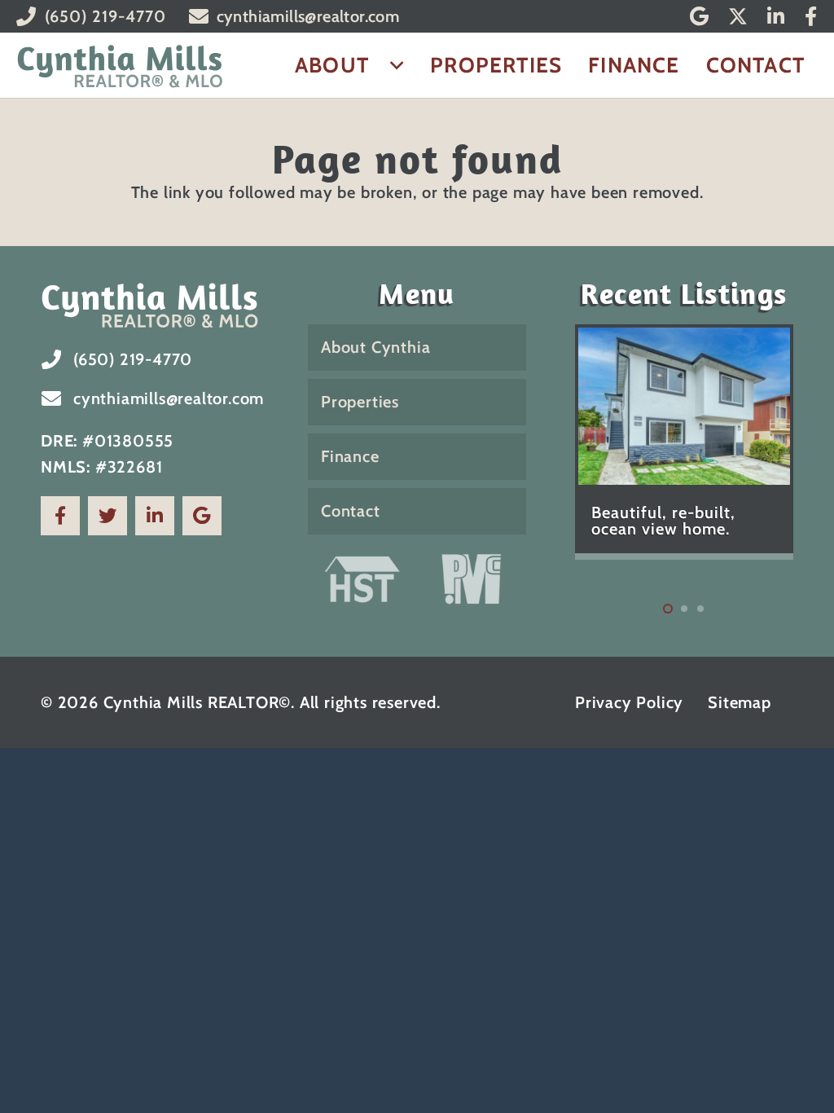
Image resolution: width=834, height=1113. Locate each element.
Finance (350, 456)
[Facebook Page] (60, 516)
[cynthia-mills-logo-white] (150, 304)
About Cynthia (375, 347)
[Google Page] (202, 516)
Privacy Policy (629, 702)
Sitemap (739, 702)
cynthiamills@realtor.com (168, 398)
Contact (350, 511)
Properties (360, 401)
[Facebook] (811, 16)
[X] (738, 17)
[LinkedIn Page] (155, 516)
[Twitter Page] (107, 516)
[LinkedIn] (776, 16)
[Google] (699, 16)
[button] (392, 65)
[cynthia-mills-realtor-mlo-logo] (120, 65)
